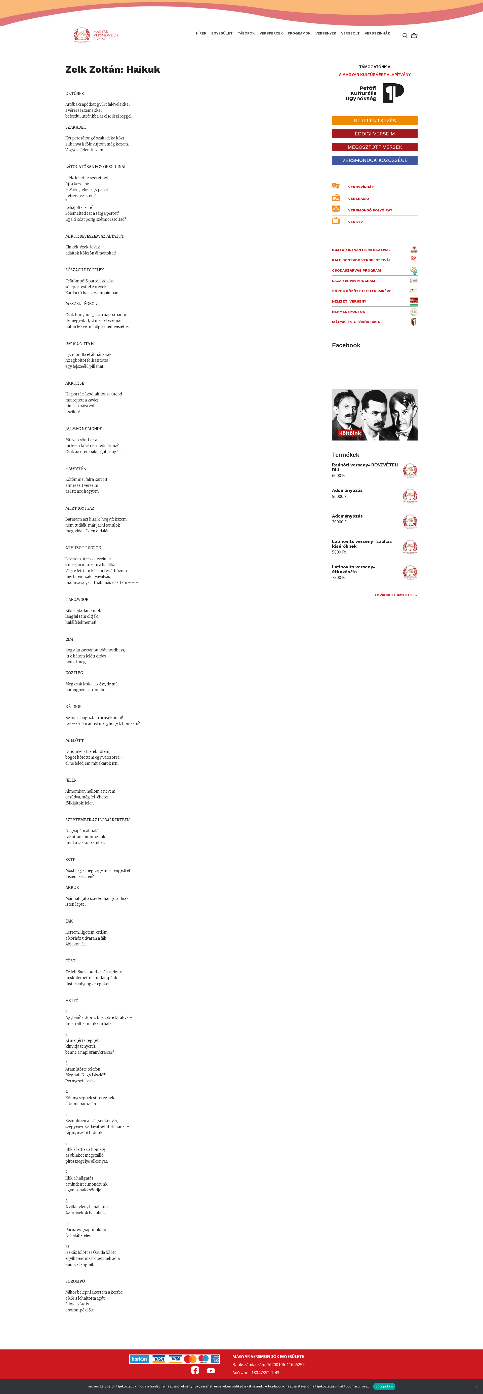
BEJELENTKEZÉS (375, 121)
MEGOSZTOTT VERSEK (375, 147)
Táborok (246, 33)
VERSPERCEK (271, 33)
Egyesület (222, 33)
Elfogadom (384, 1386)
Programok (299, 33)
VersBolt (350, 33)
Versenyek (325, 33)
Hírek (201, 33)
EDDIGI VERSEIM (375, 134)
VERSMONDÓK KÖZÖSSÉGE (375, 160)
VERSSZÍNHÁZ (377, 33)
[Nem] (476, 1386)
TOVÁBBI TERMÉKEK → (396, 595)
